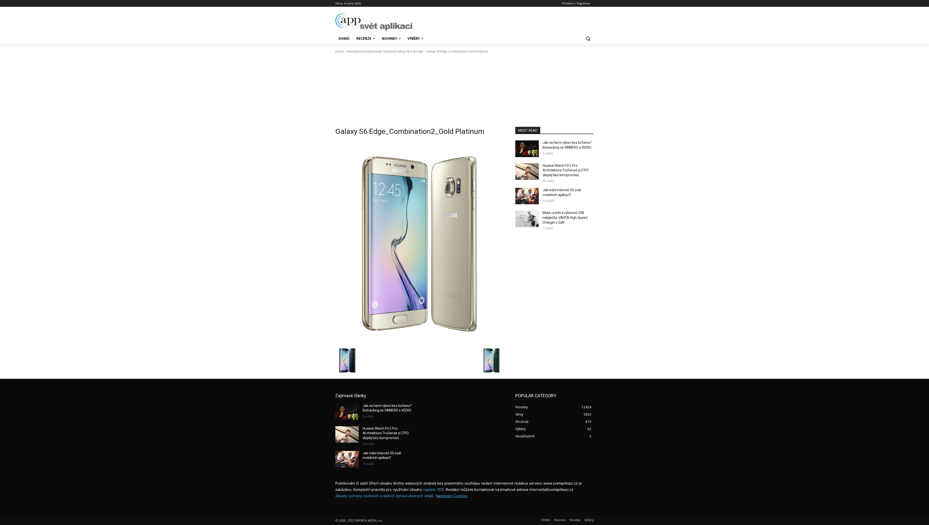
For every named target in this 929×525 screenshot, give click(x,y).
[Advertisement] (464, 90)
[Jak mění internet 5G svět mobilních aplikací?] (527, 196)
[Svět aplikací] (374, 22)
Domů (339, 51)
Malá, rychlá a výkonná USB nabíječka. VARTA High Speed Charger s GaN (565, 217)
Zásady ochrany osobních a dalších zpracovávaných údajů (384, 496)
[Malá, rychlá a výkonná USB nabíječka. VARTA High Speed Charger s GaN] (527, 219)
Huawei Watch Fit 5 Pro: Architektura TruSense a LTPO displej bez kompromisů (566, 170)
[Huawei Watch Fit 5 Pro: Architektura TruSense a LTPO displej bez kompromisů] (527, 171)
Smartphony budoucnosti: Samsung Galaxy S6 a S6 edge (385, 51)
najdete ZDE (433, 489)
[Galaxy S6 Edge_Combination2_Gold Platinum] (419, 243)
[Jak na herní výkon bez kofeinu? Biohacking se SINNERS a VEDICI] (527, 148)
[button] (588, 38)
